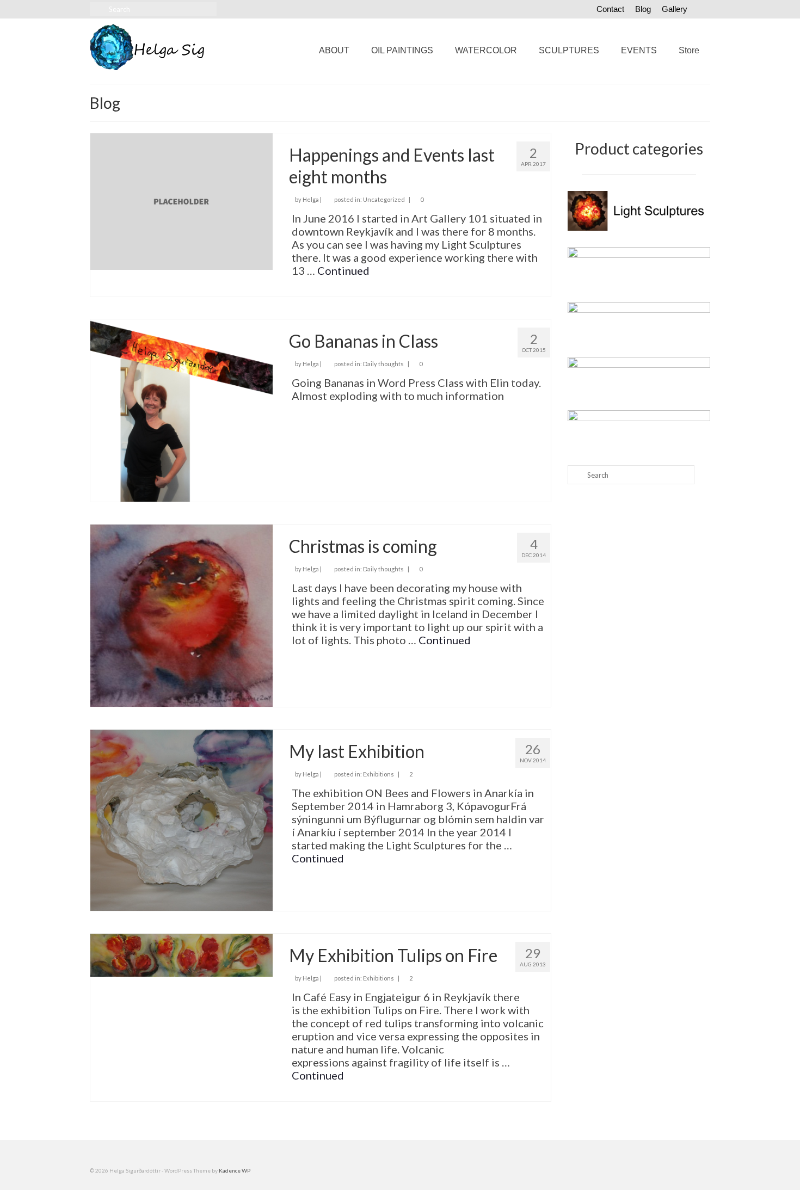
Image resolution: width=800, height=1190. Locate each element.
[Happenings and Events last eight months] (181, 200)
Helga (311, 199)
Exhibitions (378, 774)
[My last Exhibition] (181, 818)
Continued (343, 270)
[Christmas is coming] (181, 613)
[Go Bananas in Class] (181, 408)
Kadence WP (234, 1170)
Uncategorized (384, 199)
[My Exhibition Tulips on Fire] (181, 953)
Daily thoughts (383, 363)
